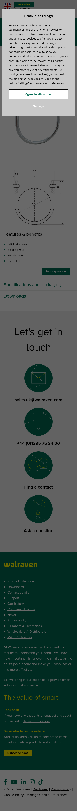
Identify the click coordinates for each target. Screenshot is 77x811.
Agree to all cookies (38, 94)
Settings (38, 106)
